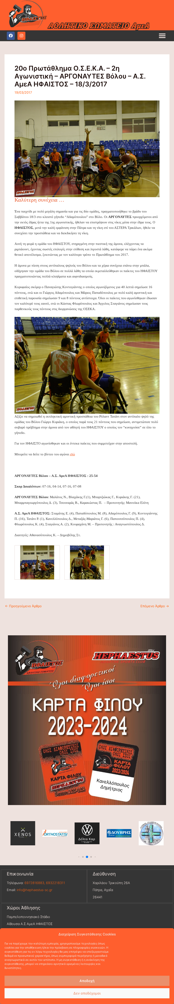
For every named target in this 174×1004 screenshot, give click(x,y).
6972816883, (34, 883)
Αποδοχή (87, 981)
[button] (162, 35)
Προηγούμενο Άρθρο (23, 606)
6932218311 (55, 883)
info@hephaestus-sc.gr (34, 890)
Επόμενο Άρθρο (154, 606)
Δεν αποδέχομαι (87, 993)
